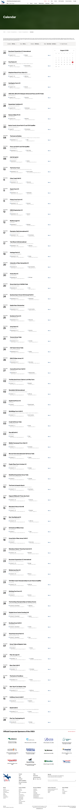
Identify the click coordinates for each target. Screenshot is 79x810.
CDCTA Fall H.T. (14, 157)
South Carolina (32, 309)
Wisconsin (29, 182)
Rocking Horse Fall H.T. (15, 623)
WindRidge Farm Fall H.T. (16, 411)
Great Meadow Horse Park (31, 162)
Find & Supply (74, 807)
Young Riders (35, 793)
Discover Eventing (22, 782)
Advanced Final (21, 794)
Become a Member (37, 787)
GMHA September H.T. (16, 210)
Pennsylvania (27, 129)
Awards (20, 800)
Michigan (30, 277)
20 (67, 62)
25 (61, 64)
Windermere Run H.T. (15, 570)
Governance (5, 791)
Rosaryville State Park (30, 225)
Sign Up (49, 774)
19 (64, 62)
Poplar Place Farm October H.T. (18, 464)
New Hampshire (31, 266)
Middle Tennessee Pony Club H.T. (18, 443)
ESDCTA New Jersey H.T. (17, 358)
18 (61, 62)
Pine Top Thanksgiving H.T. (17, 718)
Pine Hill (29, 437)
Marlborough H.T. (15, 220)
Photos (63, 790)
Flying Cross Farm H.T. (16, 199)
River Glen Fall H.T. (15, 665)
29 (72, 64)
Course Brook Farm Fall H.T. (17, 369)
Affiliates (4, 794)
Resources (35, 775)
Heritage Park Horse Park (33, 257)
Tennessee (30, 446)
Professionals (35, 790)
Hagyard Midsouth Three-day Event (19, 496)
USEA (4, 32)
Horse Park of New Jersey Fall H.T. (18, 538)
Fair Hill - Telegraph (32, 511)
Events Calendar (22, 787)
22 (72, 62)
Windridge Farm (30, 416)
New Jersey (29, 150)
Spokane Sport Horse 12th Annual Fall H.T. (22, 295)
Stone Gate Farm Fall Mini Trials (19, 284)
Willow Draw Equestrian (33, 532)
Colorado (30, 478)
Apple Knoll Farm (31, 405)
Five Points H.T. (12, 62)
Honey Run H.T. (14, 273)
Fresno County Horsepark (34, 691)
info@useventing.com (39, 808)
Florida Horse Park (31, 426)
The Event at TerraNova (16, 676)
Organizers (20, 803)
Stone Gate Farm (31, 289)
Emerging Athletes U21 (36, 794)
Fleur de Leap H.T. (15, 654)
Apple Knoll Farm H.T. (15, 400)
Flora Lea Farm (29, 151)
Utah (27, 139)
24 (58, 64)
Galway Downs (31, 606)
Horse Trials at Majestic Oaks (18, 644)
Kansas (29, 256)
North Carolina (27, 65)
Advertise (63, 793)
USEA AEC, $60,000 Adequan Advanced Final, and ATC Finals (26, 93)
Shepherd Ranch (27, 77)
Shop (20, 777)
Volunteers (20, 802)
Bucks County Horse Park (29, 130)
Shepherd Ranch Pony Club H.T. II (17, 72)
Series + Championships (22, 792)
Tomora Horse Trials (15, 337)
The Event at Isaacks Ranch (16, 485)
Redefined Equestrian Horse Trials (18, 475)
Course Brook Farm (32, 373)
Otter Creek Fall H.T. (15, 178)
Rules (19, 791)
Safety (49, 792)
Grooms (34, 791)
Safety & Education (52, 787)
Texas (29, 436)
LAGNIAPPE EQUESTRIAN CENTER (35, 659)
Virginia (30, 351)
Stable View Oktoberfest (17, 305)
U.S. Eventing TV (64, 791)
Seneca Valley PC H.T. (14, 115)
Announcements (36, 777)
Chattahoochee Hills (28, 56)
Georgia (26, 55)
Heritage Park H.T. (15, 252)
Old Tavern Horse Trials (16, 347)
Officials (49, 791)
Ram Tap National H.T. (15, 517)
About (4, 787)
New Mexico (30, 489)
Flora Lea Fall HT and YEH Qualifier (20, 146)
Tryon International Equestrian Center (33, 172)
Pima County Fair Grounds (33, 712)
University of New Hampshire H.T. (19, 263)
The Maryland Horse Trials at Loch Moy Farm (21, 379)
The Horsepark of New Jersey (34, 363)
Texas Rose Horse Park (32, 638)
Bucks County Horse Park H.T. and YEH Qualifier (21, 125)
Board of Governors (6, 790)
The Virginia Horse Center (33, 617)
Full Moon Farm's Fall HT (17, 697)
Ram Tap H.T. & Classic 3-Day (18, 686)
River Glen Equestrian (33, 670)
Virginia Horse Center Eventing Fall (19, 612)
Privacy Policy (12, 807)
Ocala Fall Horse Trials (15, 422)
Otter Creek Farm (30, 183)
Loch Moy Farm (30, 384)
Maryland (26, 118)
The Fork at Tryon (15, 168)
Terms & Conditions (6, 807)
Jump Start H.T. (14, 326)
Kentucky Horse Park (28, 98)
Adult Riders (35, 792)
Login (20, 783)
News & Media (65, 787)
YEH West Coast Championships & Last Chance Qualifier (25, 580)
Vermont (26, 86)
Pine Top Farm (31, 723)
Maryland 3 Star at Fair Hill (16, 506)
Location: (9, 43)
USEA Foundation (22, 780)
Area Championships (22, 801)
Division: (32, 43)
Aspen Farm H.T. (14, 189)
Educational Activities (51, 790)
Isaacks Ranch (30, 490)
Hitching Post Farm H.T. (15, 591)
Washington (27, 108)
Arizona (29, 711)
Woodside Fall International (17, 390)
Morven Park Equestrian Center (33, 458)
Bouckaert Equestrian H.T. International (19, 51)
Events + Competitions (12, 32)
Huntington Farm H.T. (14, 83)
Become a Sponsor (71, 731)
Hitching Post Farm (31, 596)
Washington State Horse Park (30, 109)
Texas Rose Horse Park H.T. (16, 633)
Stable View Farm (32, 310)
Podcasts (63, 792)
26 (64, 64)
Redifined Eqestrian (31, 479)
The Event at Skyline (15, 136)
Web (48, 55)
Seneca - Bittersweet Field (29, 119)
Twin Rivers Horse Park (32, 246)
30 (56, 66)
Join (20, 775)
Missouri (29, 573)
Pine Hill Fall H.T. (13, 432)
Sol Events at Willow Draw (16, 527)
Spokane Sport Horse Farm (33, 299)
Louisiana (32, 658)
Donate (20, 774)
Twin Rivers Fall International (18, 242)
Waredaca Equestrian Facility (33, 553)
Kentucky (27, 97)
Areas (4, 793)
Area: (21, 43)
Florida (29, 425)
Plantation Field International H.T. (19, 231)
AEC (19, 793)
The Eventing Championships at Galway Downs (22, 602)
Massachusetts (32, 372)
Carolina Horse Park (28, 66)
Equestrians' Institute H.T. (15, 104)
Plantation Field (31, 236)
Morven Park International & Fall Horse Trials (21, 453)
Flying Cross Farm (30, 204)
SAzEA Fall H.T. (14, 707)
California (26, 76)
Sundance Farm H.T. (15, 316)
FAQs (34, 774)
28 (69, 64)
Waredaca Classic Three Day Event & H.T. (20, 549)
